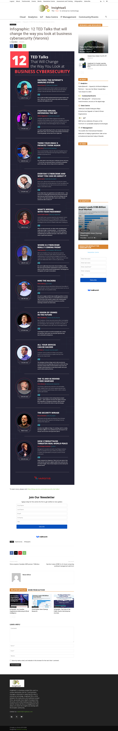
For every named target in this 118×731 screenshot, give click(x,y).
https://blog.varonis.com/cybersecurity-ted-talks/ (43, 489)
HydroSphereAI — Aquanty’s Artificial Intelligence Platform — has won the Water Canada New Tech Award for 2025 (93, 89)
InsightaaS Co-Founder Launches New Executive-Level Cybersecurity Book (97, 65)
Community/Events (88, 16)
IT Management (68, 16)
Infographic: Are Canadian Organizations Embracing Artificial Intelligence (19, 611)
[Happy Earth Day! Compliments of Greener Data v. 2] (93, 41)
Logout (12, 1)
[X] (103, 1)
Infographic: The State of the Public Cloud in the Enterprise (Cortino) (62, 611)
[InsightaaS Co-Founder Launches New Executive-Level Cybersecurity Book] (82, 65)
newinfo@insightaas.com (25, 711)
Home (11, 22)
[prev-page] (11, 617)
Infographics (78, 1)
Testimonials (26, 1)
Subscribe (87, 1)
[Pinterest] (20, 46)
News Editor (14, 42)
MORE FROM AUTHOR (36, 590)
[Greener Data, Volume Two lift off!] (82, 58)
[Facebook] (11, 46)
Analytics (32, 16)
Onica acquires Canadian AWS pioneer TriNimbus (24, 564)
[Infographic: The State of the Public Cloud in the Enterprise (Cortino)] (64, 601)
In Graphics (84, 201)
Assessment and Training (65, 1)
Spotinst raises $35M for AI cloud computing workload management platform (60, 565)
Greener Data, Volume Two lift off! (97, 56)
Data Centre (52, 16)
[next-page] (14, 617)
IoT (41, 16)
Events (34, 1)
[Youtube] (106, 1)
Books (40, 1)
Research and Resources (90, 25)
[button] (106, 17)
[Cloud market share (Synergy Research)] (42, 601)
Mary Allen (82, 51)
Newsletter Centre (49, 1)
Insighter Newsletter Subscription (89, 247)
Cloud (23, 16)
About (18, 1)
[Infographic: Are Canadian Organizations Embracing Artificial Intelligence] (20, 601)
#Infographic (27, 541)
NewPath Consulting (21, 729)
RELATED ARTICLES (18, 590)
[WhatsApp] (24, 46)
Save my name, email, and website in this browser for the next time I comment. (35, 660)
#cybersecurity (18, 541)
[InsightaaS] (59, 9)
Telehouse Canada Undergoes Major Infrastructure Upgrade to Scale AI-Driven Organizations (91, 111)
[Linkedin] (100, 1)
